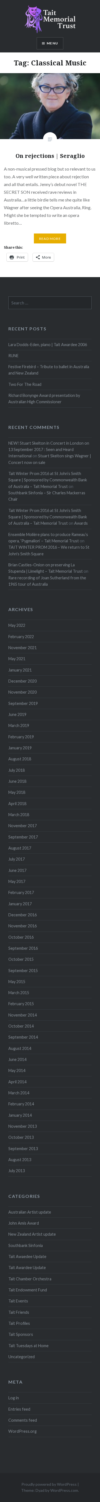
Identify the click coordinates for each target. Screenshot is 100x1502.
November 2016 (22, 926)
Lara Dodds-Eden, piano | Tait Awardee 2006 (47, 344)
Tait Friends (18, 1312)
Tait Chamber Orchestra (29, 1279)
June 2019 (17, 714)
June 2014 (17, 1059)
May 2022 (16, 625)
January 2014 (20, 1115)
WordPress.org (22, 1431)
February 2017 (21, 892)
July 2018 (16, 770)
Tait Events (18, 1301)
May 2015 (16, 981)
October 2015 (21, 959)
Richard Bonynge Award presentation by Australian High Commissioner (44, 398)
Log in (13, 1397)
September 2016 (23, 948)
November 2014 (22, 1015)
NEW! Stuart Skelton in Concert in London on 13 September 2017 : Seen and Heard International (48, 449)
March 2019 (18, 725)
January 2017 (20, 903)
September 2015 (23, 970)
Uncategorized (21, 1356)
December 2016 (22, 914)
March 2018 (18, 814)
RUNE (13, 355)
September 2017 (23, 837)
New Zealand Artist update (32, 1234)
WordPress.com (64, 1490)
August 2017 (19, 848)
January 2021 (20, 670)
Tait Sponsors (20, 1334)
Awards (81, 523)
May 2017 (16, 881)
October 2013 (21, 1137)
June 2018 (17, 781)
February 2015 (21, 1003)
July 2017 (16, 859)
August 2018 (19, 759)
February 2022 (21, 636)
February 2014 (21, 1104)
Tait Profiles (19, 1323)
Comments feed (22, 1420)
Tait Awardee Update (27, 1267)
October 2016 (21, 937)
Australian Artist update (29, 1212)
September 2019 (23, 703)
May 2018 (16, 792)
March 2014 (18, 1092)
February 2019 (21, 736)
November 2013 (22, 1126)
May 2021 (16, 658)
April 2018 (17, 803)
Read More (50, 239)
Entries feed (19, 1409)
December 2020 (22, 681)
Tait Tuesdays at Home (28, 1345)
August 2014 (19, 1048)
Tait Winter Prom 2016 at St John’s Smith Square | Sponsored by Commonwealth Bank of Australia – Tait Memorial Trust (47, 480)
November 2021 (22, 647)
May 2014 (16, 1070)
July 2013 (16, 1170)
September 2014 (23, 1037)
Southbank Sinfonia (25, 1245)
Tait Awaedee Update (27, 1256)
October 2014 (21, 1026)
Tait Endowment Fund (27, 1290)
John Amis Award (23, 1223)
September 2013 (23, 1148)
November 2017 (22, 825)
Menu (52, 43)
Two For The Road (24, 384)
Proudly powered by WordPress (49, 1484)
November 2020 (22, 692)
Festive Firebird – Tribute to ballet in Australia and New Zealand (48, 369)
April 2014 (17, 1081)
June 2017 (17, 870)
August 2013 (19, 1159)
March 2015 (18, 992)
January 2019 (20, 747)
